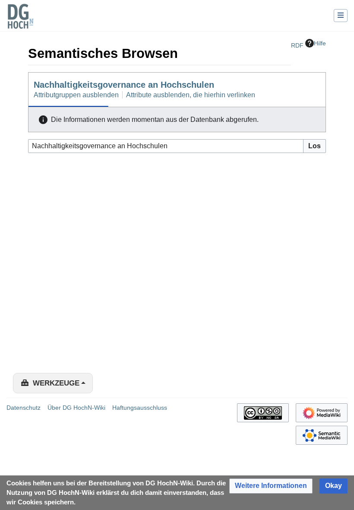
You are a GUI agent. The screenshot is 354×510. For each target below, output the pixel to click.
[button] (271, 486)
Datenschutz (23, 407)
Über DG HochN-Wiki (76, 407)
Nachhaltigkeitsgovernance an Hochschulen (124, 84)
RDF (297, 45)
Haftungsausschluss (139, 407)
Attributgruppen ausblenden (76, 95)
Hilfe (320, 43)
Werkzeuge (56, 383)
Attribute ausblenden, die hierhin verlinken (190, 95)
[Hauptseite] (20, 21)
